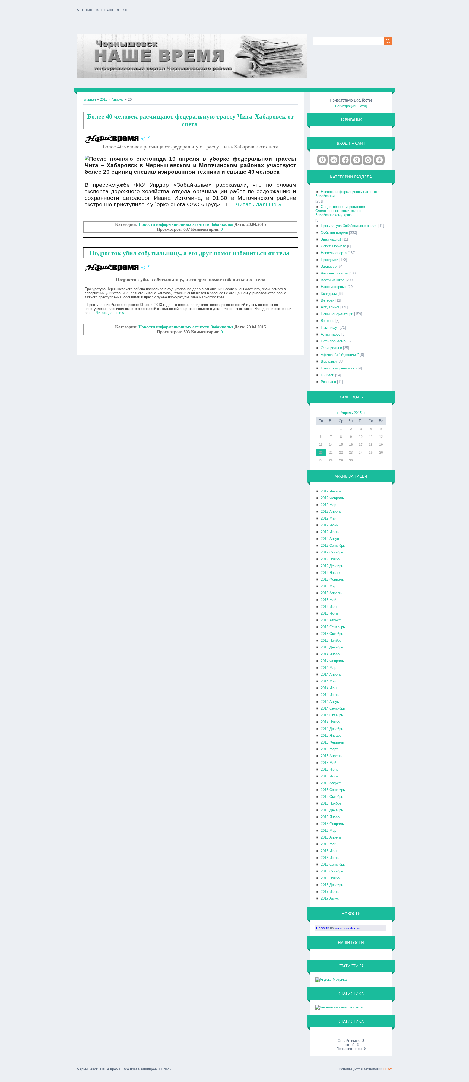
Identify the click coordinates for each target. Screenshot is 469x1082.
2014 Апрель (331, 674)
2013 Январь (331, 573)
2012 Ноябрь (331, 559)
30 (351, 460)
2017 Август (331, 898)
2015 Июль (330, 776)
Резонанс (328, 382)
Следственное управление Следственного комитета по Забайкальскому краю (340, 211)
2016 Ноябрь (331, 878)
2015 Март (329, 749)
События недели (334, 232)
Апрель (118, 99)
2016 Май (328, 844)
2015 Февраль (332, 742)
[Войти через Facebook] (345, 160)
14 (331, 445)
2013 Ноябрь (331, 640)
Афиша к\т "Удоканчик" (340, 355)
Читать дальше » (258, 204)
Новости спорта (334, 253)
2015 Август (331, 783)
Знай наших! (331, 239)
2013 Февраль (332, 579)
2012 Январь (331, 491)
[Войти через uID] (322, 160)
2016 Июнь (329, 851)
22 (341, 452)
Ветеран (327, 300)
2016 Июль (330, 858)
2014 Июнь (329, 688)
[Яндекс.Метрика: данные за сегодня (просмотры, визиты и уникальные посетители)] (331, 979)
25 (371, 452)
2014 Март (329, 668)
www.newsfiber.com (348, 928)
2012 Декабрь (332, 566)
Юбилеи (327, 375)
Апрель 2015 (351, 413)
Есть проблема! (334, 341)
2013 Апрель (331, 593)
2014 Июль (330, 695)
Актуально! (330, 307)
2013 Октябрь (332, 634)
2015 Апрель (331, 756)
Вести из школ (333, 280)
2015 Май (328, 763)
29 (341, 460)
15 (341, 445)
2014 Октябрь (332, 715)
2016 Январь (331, 817)
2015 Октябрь (332, 797)
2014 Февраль (332, 661)
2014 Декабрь (332, 729)
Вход (363, 106)
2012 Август (331, 539)
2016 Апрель (331, 837)
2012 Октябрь (332, 552)
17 (361, 445)
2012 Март (329, 505)
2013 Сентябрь (333, 627)
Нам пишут (330, 327)
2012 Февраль (332, 498)
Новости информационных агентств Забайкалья (185, 224)
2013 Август (331, 620)
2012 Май (328, 518)
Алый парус (330, 334)
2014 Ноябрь (331, 722)
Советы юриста (333, 246)
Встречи (327, 321)
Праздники (329, 260)
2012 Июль (330, 532)
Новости (322, 928)
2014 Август (331, 702)
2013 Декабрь (332, 647)
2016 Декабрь (332, 885)
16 (351, 445)
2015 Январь (331, 735)
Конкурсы (329, 294)
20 (321, 452)
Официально (331, 348)
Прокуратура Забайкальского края (349, 226)
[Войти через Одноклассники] (379, 160)
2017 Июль (330, 892)
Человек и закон (334, 273)
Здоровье (329, 266)
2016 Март (329, 830)
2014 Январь (331, 654)
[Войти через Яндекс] (356, 160)
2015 (103, 99)
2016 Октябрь (332, 871)
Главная (89, 99)
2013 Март (329, 586)
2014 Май (328, 681)
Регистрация (345, 106)
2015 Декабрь (332, 810)
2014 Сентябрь (333, 708)
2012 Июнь (329, 525)
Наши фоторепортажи (339, 368)
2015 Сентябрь (333, 790)
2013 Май (328, 600)
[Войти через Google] (368, 160)
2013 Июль (330, 613)
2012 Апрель (331, 512)
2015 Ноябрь (331, 803)
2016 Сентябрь (333, 864)
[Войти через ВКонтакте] (334, 160)
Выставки (329, 361)
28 (331, 460)
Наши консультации (337, 314)
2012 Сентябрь (333, 545)
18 (371, 445)
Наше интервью (334, 287)
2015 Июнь (329, 769)
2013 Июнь (329, 607)
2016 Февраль (332, 824)
